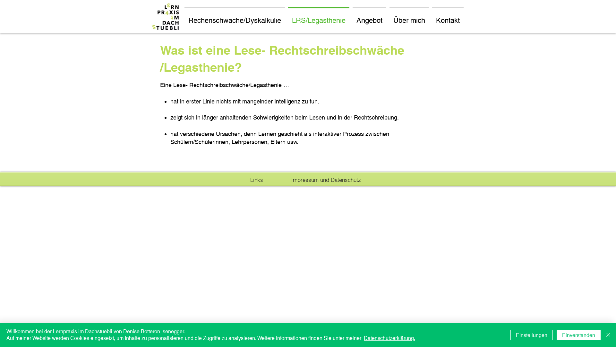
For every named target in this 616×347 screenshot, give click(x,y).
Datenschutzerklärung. (389, 338)
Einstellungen (531, 335)
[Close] (608, 335)
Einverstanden (578, 335)
